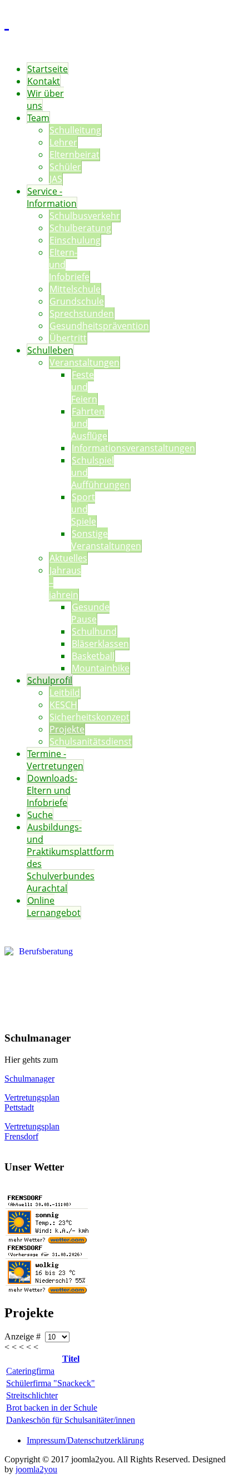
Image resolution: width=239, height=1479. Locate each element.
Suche (40, 815)
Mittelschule (75, 289)
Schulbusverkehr (84, 216)
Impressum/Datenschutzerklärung (85, 1440)
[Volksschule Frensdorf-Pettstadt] (6, 22)
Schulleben (50, 350)
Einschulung (75, 240)
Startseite (47, 69)
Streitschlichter (32, 1395)
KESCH (63, 705)
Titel (70, 1358)
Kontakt (43, 81)
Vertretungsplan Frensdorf (31, 1131)
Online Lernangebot (54, 906)
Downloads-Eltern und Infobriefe (52, 790)
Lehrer (63, 142)
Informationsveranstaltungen (133, 448)
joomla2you (36, 1469)
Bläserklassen (100, 644)
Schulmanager (29, 1078)
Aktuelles (68, 558)
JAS (55, 179)
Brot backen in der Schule (51, 1407)
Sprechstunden (81, 313)
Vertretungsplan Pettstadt (31, 1102)
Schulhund (94, 631)
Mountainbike (101, 668)
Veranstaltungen (84, 362)
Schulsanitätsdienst (90, 741)
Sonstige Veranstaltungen (106, 539)
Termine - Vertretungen (55, 760)
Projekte (66, 729)
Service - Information (52, 197)
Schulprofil (49, 680)
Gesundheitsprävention (99, 326)
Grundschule (76, 301)
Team (38, 118)
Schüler (65, 167)
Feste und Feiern (84, 386)
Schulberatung (80, 228)
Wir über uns (45, 99)
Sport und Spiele (83, 509)
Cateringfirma (30, 1371)
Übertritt (68, 338)
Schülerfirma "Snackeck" (50, 1383)
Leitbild (64, 692)
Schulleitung (75, 130)
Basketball (93, 656)
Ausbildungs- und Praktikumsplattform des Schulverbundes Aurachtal (70, 857)
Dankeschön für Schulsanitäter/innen (70, 1420)
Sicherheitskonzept (89, 717)
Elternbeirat (74, 154)
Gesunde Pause (90, 613)
